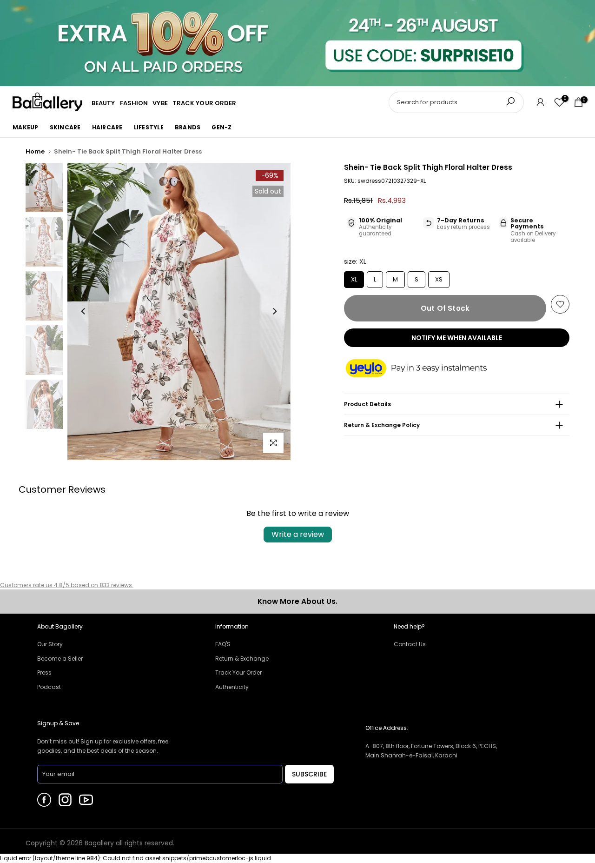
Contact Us (410, 644)
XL (353, 277)
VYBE (159, 103)
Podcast (49, 687)
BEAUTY (103, 103)
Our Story (50, 644)
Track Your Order (238, 672)
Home (35, 151)
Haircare (107, 127)
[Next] (274, 311)
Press (44, 672)
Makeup (26, 127)
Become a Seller (60, 658)
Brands (188, 127)
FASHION (134, 103)
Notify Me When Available (456, 337)
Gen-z (221, 127)
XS (439, 277)
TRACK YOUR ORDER (204, 103)
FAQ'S (223, 644)
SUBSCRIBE (309, 774)
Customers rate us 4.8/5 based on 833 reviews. (66, 585)
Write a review (297, 534)
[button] (425, 368)
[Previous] (83, 311)
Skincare (65, 127)
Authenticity (232, 687)
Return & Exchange (242, 658)
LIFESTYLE (149, 127)
